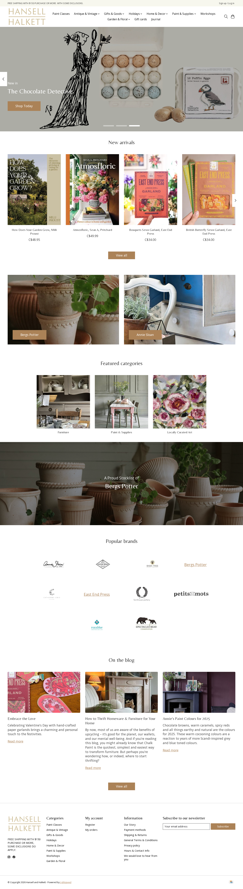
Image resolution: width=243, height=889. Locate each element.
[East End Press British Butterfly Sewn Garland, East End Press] (208, 189)
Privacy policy (132, 845)
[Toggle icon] (225, 16)
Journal (155, 19)
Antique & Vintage (57, 830)
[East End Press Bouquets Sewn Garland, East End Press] (150, 189)
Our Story (130, 824)
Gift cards (140, 19)
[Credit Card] (231, 882)
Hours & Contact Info (136, 850)
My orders (91, 830)
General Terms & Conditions (141, 840)
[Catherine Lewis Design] (52, 594)
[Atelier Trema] (103, 564)
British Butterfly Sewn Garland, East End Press (209, 231)
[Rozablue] (97, 624)
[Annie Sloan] (53, 564)
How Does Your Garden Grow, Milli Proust (34, 231)
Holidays (51, 840)
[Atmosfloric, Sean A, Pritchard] (92, 189)
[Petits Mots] (191, 594)
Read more (15, 741)
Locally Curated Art (179, 432)
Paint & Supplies (121, 432)
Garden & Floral (55, 861)
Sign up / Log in (226, 3)
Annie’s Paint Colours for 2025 (186, 718)
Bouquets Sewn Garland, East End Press (150, 231)
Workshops (207, 14)
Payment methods (135, 830)
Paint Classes (61, 14)
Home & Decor (55, 845)
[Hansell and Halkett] (27, 16)
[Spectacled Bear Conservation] (146, 624)
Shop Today (24, 106)
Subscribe (223, 826)
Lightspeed (65, 882)
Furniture (63, 432)
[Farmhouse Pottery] (142, 594)
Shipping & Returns (135, 835)
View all (121, 255)
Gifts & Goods (54, 835)
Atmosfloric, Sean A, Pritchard (92, 230)
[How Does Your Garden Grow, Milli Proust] (34, 189)
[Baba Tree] (152, 564)
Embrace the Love (22, 718)
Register (90, 824)
